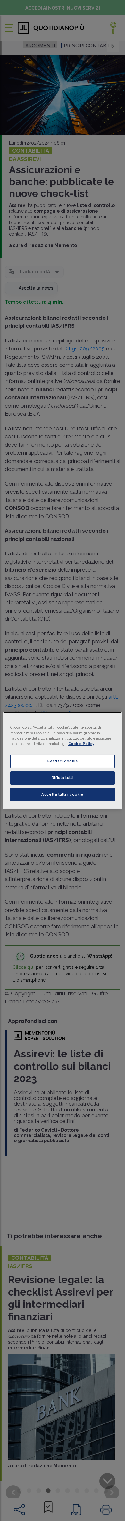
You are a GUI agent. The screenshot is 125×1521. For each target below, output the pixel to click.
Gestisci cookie (62, 761)
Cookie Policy (81, 743)
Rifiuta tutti (62, 777)
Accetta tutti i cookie (62, 794)
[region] (62, 760)
